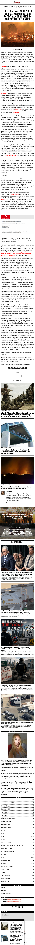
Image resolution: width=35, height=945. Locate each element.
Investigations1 (6, 827)
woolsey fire (17, 376)
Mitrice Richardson (7, 851)
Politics (3, 863)
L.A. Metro (4, 830)
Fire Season (4, 812)
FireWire (16, 6)
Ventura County (6, 878)
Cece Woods (9, 491)
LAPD (2, 833)
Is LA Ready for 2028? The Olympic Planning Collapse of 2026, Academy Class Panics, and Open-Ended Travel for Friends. (16, 649)
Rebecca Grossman (7, 866)
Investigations (5, 824)
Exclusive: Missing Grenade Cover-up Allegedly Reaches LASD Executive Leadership (17, 723)
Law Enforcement (6, 842)
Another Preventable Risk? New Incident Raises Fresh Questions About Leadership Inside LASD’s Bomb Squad (15, 611)
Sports (3, 872)
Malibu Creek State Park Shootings (12, 845)
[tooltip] (9, 368)
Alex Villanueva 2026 (8, 803)
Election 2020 (5, 809)
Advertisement (5, 893)
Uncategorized (5, 875)
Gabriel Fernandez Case (8, 818)
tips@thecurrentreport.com (14, 901)
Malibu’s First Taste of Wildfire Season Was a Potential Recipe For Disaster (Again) (16, 487)
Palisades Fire (5, 860)
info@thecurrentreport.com (14, 899)
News (21, 6)
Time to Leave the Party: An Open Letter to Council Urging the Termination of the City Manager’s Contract (15, 451)
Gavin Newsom (6, 821)
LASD (2, 836)
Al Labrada (4, 800)
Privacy (3, 890)
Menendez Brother (7, 848)
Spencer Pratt (5, 869)
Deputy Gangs (5, 806)
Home (3, 887)
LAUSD (3, 839)
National (3, 854)
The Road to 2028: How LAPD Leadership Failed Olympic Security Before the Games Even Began (16, 686)
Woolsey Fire (27, 6)
